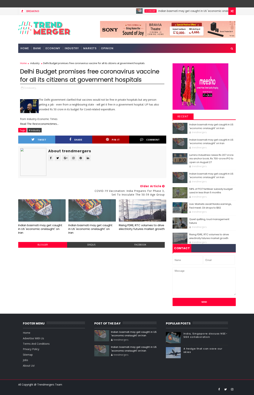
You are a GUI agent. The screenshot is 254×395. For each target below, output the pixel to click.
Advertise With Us (33, 338)
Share (78, 139)
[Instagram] (225, 3)
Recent (183, 116)
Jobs (25, 360)
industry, (31, 88)
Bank (37, 48)
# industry (34, 130)
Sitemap (28, 354)
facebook (140, 244)
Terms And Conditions (36, 343)
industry (72, 48)
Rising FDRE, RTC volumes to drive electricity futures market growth (142, 227)
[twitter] (225, 389)
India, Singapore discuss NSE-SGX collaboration (206, 335)
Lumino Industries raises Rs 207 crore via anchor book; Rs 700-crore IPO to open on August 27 (211, 158)
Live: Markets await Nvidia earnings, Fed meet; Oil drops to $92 (210, 205)
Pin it (116, 139)
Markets (90, 48)
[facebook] (219, 389)
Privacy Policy (31, 349)
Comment (153, 139)
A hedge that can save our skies (203, 350)
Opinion (107, 48)
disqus (91, 244)
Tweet (42, 139)
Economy (144, 11)
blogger (43, 244)
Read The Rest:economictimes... (39, 124)
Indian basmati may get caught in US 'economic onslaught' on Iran (195, 11)
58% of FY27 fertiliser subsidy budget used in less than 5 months (211, 190)
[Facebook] (232, 3)
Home (24, 48)
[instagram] (232, 389)
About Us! (29, 365)
